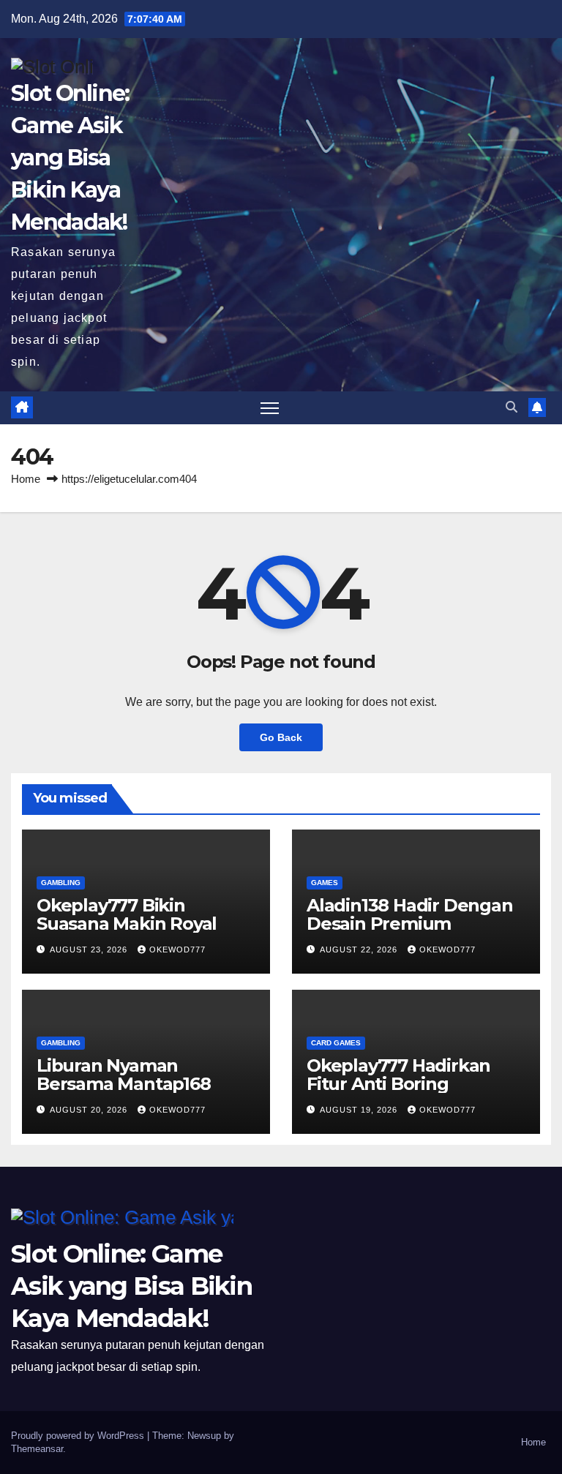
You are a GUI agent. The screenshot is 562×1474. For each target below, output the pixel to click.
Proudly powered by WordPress (79, 1435)
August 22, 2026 (360, 949)
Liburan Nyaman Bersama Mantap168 (124, 1074)
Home (25, 479)
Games (324, 883)
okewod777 (177, 949)
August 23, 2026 (90, 949)
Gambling (60, 883)
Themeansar (37, 1448)
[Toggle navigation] (270, 407)
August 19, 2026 (360, 1109)
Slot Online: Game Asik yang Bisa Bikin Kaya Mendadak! (70, 158)
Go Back (281, 737)
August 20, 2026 (90, 1109)
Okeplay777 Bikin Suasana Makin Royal (127, 914)
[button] (511, 407)
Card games (336, 1043)
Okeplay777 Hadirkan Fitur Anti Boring (398, 1074)
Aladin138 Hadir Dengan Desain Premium (410, 914)
